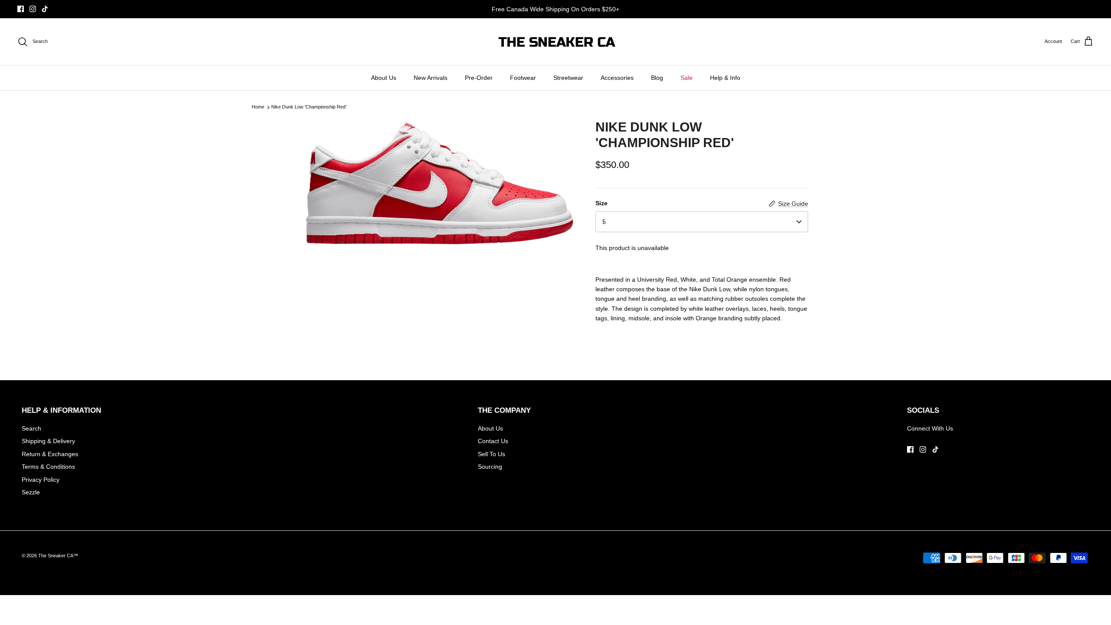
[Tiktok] (45, 9)
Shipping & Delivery (48, 441)
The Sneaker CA (55, 555)
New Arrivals (430, 77)
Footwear (523, 77)
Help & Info (725, 77)
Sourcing (490, 466)
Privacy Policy (40, 479)
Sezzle (31, 492)
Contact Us (493, 441)
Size (601, 203)
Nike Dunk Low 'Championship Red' (308, 107)
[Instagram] (33, 9)
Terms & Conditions (48, 466)
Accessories (617, 77)
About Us (383, 77)
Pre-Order (479, 77)
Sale (686, 77)
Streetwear (568, 77)
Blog (657, 77)
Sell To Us (491, 454)
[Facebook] (20, 9)
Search (31, 428)
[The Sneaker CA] (556, 41)
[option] (439, 183)
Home (258, 107)
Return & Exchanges (50, 454)
